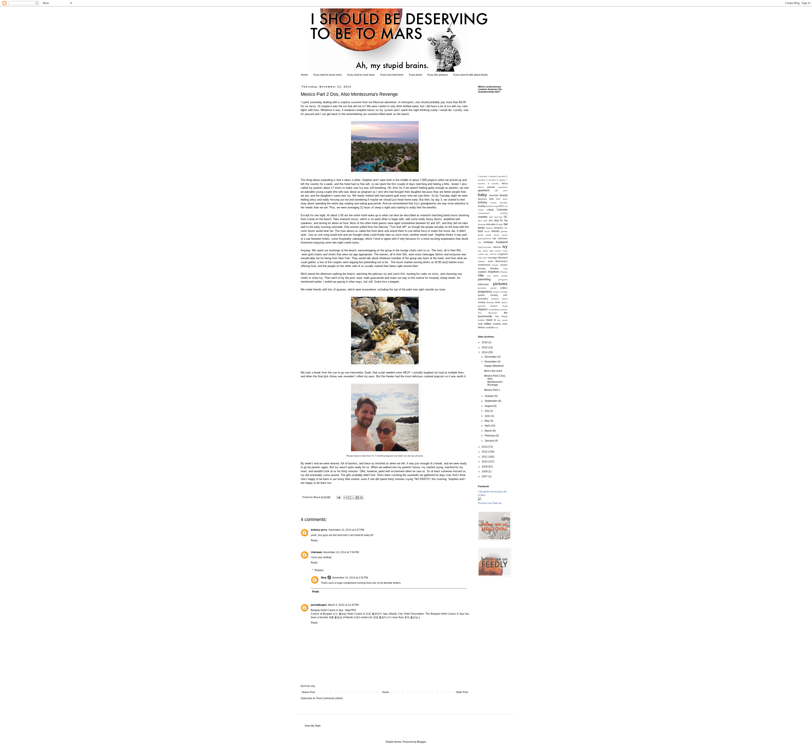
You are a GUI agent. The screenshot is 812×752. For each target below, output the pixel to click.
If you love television (391, 74)
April (488, 425)
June (488, 415)
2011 (485, 456)
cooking (504, 213)
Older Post (462, 692)
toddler (481, 320)
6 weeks (501, 180)
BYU (501, 206)
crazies (482, 216)
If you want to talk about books (470, 74)
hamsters (503, 238)
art (496, 190)
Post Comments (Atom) (329, 698)
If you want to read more (361, 74)
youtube (490, 327)
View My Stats (312, 725)
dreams (481, 224)
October (489, 396)
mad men (482, 258)
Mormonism (501, 261)
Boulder (504, 202)
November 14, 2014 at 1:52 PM (350, 577)
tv (495, 320)
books (494, 202)
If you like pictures (437, 74)
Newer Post (308, 692)
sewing (481, 302)
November (491, 361)
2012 (485, 451)
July (487, 410)
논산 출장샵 (339, 613)
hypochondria (484, 247)
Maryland (503, 257)
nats (505, 268)
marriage (492, 257)
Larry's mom (501, 251)
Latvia (481, 254)
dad (491, 217)
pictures (500, 284)
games (504, 231)
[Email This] (345, 497)
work (505, 324)
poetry (493, 288)
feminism (498, 228)
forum (487, 231)
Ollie (481, 275)
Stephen (483, 309)
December (491, 356)
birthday (482, 202)
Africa (505, 183)
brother (489, 206)
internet (497, 247)
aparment (503, 187)
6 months (491, 180)
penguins (503, 279)
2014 (485, 352)
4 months (501, 176)
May (487, 420)
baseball (493, 195)
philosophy (483, 284)
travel (489, 320)
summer (504, 309)
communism (483, 213)
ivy (505, 246)
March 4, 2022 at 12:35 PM (343, 604)
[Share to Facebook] (357, 497)
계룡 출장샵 (335, 617)
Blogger (421, 741)
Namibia (494, 268)
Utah (480, 324)
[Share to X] (353, 497)
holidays (488, 242)
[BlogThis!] (349, 497)
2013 (485, 446)
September (491, 400)
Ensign (499, 224)
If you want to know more (327, 74)
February (490, 435)
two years (502, 320)
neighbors (493, 271)
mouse (495, 265)
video (487, 323)
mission (481, 261)
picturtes (482, 288)
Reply (314, 540)
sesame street (499, 299)
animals (491, 187)
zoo (496, 327)
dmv (491, 220)
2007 (485, 476)
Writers (481, 327)
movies (504, 265)
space (505, 302)
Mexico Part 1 (492, 389)
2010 (485, 461)
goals (480, 235)
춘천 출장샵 (411, 617)
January (490, 440)
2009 (485, 466)
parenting (484, 279)
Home (304, 74)
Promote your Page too (490, 503)
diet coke (482, 220)
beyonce (482, 199)
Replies (319, 570)
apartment (484, 190)
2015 (485, 347)
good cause (501, 235)
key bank (483, 251)
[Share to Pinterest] (361, 497)
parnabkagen (319, 604)
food (480, 231)
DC (506, 216)
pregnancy (485, 291)
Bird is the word (493, 370)
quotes (481, 295)
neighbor (482, 272)
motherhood (484, 265)
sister (497, 302)
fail (506, 224)
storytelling (494, 309)
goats (488, 235)
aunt (505, 190)
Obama (504, 272)
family (481, 227)
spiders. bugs (499, 306)
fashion (489, 228)
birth (491, 199)
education (491, 224)
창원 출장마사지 (382, 617)
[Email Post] (338, 497)
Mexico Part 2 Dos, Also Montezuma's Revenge (495, 380)
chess (481, 210)
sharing (490, 302)
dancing (498, 217)
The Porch (501, 316)
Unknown (316, 552)
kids (491, 251)
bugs (496, 206)
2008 (485, 471)
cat (506, 206)
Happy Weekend (493, 365)
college (490, 209)
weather (497, 324)
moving (481, 268)
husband (502, 242)
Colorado (502, 209)
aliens (481, 187)
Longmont (502, 254)
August (489, 406)
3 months (482, 176)
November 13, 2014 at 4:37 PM (346, 529)
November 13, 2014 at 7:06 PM (341, 552)
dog (496, 220)
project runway (500, 292)
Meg (323, 577)
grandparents (484, 238)
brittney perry (319, 529)
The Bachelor (487, 313)
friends (495, 231)
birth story (502, 199)
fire (506, 228)
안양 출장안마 (374, 613)
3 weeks (492, 176)
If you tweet (415, 74)
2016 (485, 342)
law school (490, 254)
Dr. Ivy (504, 220)
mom (490, 261)
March (488, 430)
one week (492, 276)
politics (504, 288)
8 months (493, 183)
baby (482, 195)
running (494, 295)
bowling (482, 206)
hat (479, 242)
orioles (504, 276)
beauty (504, 195)
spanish (482, 306)
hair (494, 238)
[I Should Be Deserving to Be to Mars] (479, 499)
